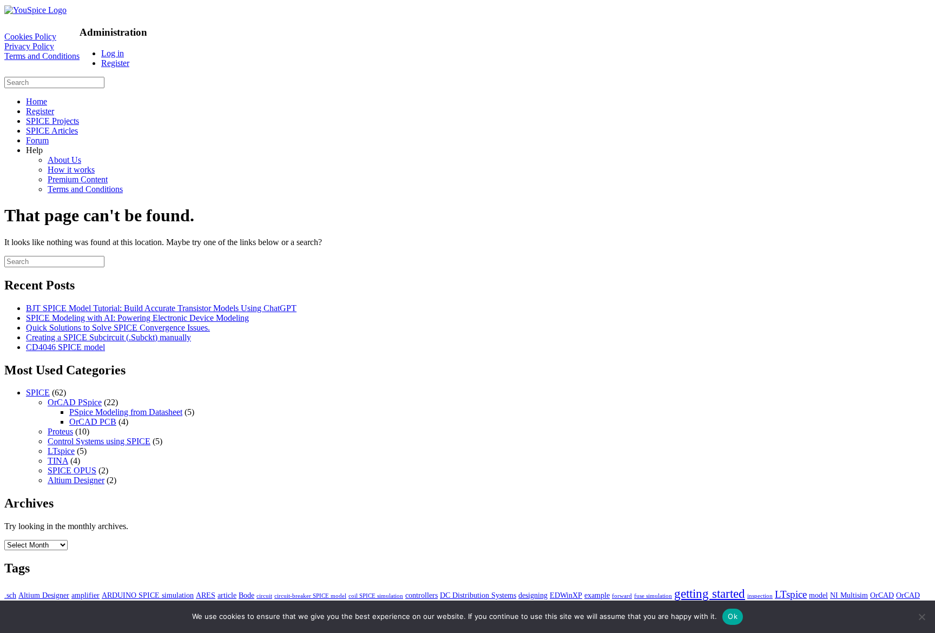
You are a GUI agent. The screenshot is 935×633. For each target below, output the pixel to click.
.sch (10, 595)
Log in (112, 53)
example (597, 595)
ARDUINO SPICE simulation (148, 595)
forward (622, 596)
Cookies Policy (30, 36)
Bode (246, 595)
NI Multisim (849, 595)
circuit (264, 596)
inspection (760, 596)
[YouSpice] (35, 10)
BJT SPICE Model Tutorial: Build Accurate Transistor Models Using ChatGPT (161, 308)
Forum (37, 140)
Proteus (60, 431)
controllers (421, 595)
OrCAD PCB (92, 421)
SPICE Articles (52, 130)
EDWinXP (566, 595)
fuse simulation (653, 596)
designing (533, 595)
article (227, 595)
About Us (64, 159)
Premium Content (78, 179)
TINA (58, 460)
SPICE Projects (52, 121)
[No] (921, 616)
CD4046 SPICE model (65, 347)
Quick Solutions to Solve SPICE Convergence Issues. (118, 327)
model (818, 595)
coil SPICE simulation (375, 596)
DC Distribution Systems (478, 595)
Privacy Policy (29, 46)
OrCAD (882, 595)
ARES (205, 595)
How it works (71, 169)
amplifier (85, 595)
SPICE (38, 392)
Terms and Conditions (42, 56)
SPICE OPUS (72, 470)
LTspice (61, 451)
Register (115, 63)
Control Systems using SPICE (99, 441)
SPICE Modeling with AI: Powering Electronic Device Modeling (137, 317)
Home (36, 101)
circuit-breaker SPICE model (310, 596)
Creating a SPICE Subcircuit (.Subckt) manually (108, 337)
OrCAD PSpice (75, 402)
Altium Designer (76, 480)
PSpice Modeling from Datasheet (125, 412)
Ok (733, 616)
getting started (709, 593)
